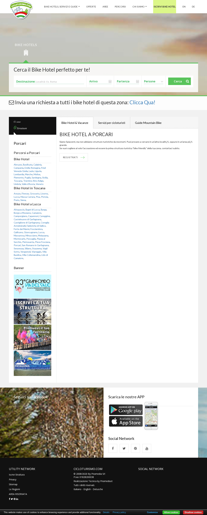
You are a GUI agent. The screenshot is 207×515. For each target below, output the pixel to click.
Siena (23, 200)
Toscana (18, 180)
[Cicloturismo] (112, 448)
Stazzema (37, 248)
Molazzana (43, 235)
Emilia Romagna (32, 167)
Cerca (178, 81)
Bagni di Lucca (33, 209)
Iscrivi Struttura (17, 474)
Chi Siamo (138, 6)
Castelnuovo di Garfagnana (27, 219)
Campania (19, 167)
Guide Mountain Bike (148, 123)
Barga (44, 209)
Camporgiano (20, 216)
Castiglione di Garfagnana (27, 222)
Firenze (25, 193)
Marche (29, 174)
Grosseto (35, 193)
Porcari (17, 245)
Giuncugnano (31, 232)
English (87, 489)
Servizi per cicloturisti (111, 123)
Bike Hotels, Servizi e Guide (61, 6)
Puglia (28, 177)
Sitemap (13, 484)
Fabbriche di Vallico (36, 225)
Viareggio (36, 251)
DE (193, 6)
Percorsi (120, 6)
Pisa (38, 196)
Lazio (31, 171)
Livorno (44, 193)
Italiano (77, 489)
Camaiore (36, 212)
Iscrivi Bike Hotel (164, 6)
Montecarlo (19, 238)
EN (184, 6)
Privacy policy (119, 512)
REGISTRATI (70, 157)
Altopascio (19, 209)
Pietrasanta (28, 242)
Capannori (33, 216)
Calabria (37, 164)
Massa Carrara (28, 196)
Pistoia (44, 196)
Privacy (12, 479)
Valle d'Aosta (28, 184)
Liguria (38, 171)
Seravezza (19, 248)
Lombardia (19, 174)
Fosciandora (36, 229)
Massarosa (19, 235)
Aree (105, 6)
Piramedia (105, 481)
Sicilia (45, 177)
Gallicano (18, 232)
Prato (16, 200)
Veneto (40, 184)
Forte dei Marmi (21, 229)
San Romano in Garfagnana (35, 245)
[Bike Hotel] (21, 10)
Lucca (17, 196)
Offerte (91, 6)
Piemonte (19, 177)
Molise (37, 174)
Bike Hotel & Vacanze (74, 123)
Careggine (44, 216)
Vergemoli (26, 251)
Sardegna (36, 177)
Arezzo (17, 193)
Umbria (17, 184)
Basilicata (28, 164)
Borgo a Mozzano (22, 212)
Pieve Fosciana (42, 242)
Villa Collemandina (31, 255)
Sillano (28, 248)
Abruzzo (18, 164)
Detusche (98, 489)
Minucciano (31, 235)
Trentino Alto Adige (33, 180)
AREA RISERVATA (18, 494)
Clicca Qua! (142, 102)
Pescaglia (31, 238)
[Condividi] (9, 498)
